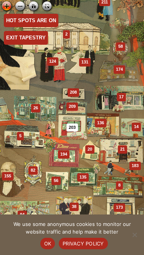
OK (47, 243)
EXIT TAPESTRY (26, 38)
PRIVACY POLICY (83, 243)
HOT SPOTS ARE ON (31, 20)
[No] (134, 235)
